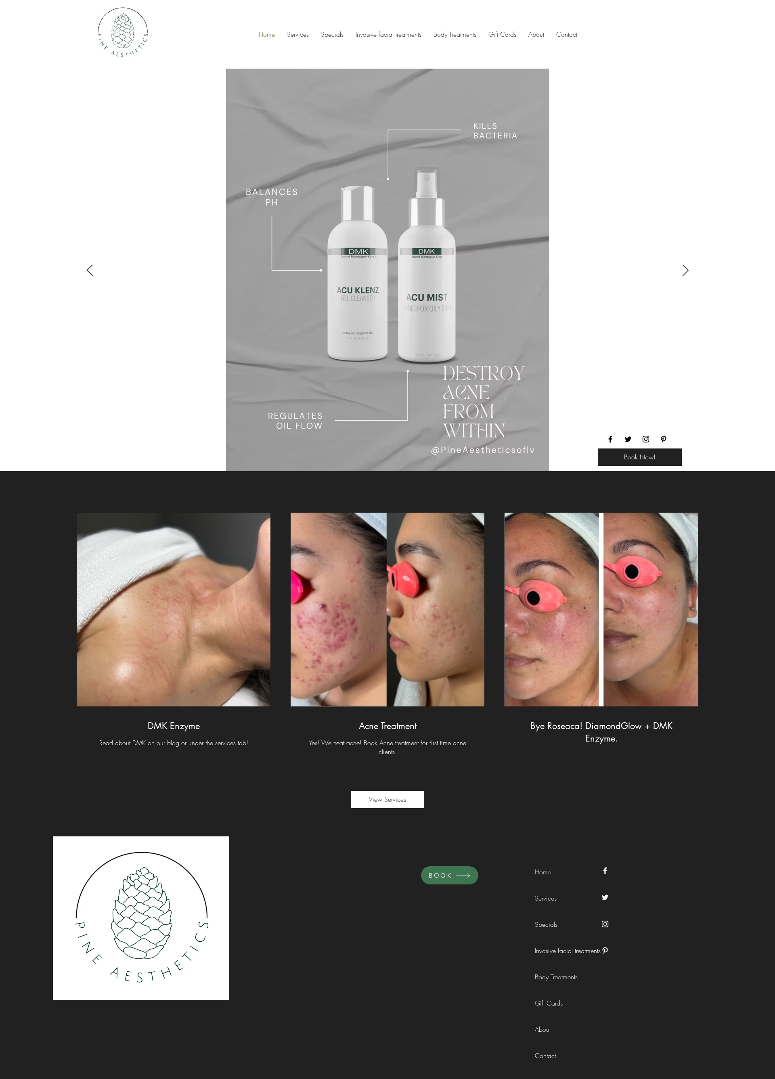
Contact (545, 1055)
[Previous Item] (89, 270)
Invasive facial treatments (553, 950)
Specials (546, 924)
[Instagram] (645, 439)
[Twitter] (628, 439)
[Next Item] (685, 270)
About (543, 1029)
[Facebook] (610, 439)
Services (546, 898)
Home (543, 871)
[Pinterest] (663, 439)
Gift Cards (549, 1003)
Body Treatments (553, 976)
